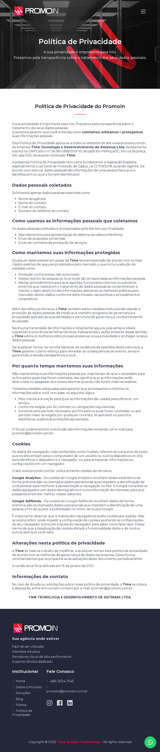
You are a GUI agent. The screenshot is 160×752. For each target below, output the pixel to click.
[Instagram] (49, 702)
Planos (21, 705)
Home (20, 681)
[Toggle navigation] (143, 11)
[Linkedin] (70, 702)
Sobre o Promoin (29, 687)
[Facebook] (60, 702)
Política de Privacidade (22, 713)
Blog (19, 699)
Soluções (23, 693)
